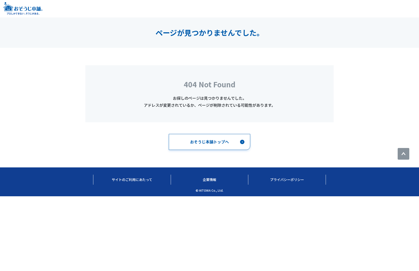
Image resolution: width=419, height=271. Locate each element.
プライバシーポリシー (287, 179)
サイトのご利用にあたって (132, 179)
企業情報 (209, 179)
